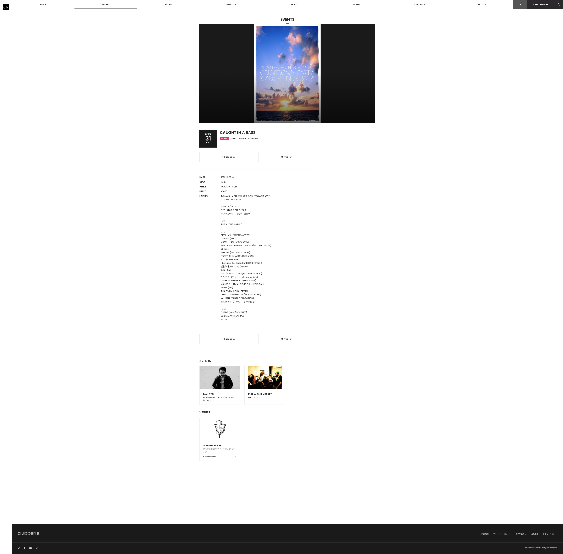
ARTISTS (482, 4)
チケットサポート (550, 534)
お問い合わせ (521, 534)
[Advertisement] (287, 499)
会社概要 (534, 534)
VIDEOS (356, 4)
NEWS (43, 4)
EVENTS (106, 4)
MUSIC (293, 4)
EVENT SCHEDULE (209, 457)
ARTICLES (231, 4)
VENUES (168, 4)
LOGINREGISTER (540, 4)
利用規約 (485, 534)
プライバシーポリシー (502, 534)
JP (520, 4)
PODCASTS (419, 4)
